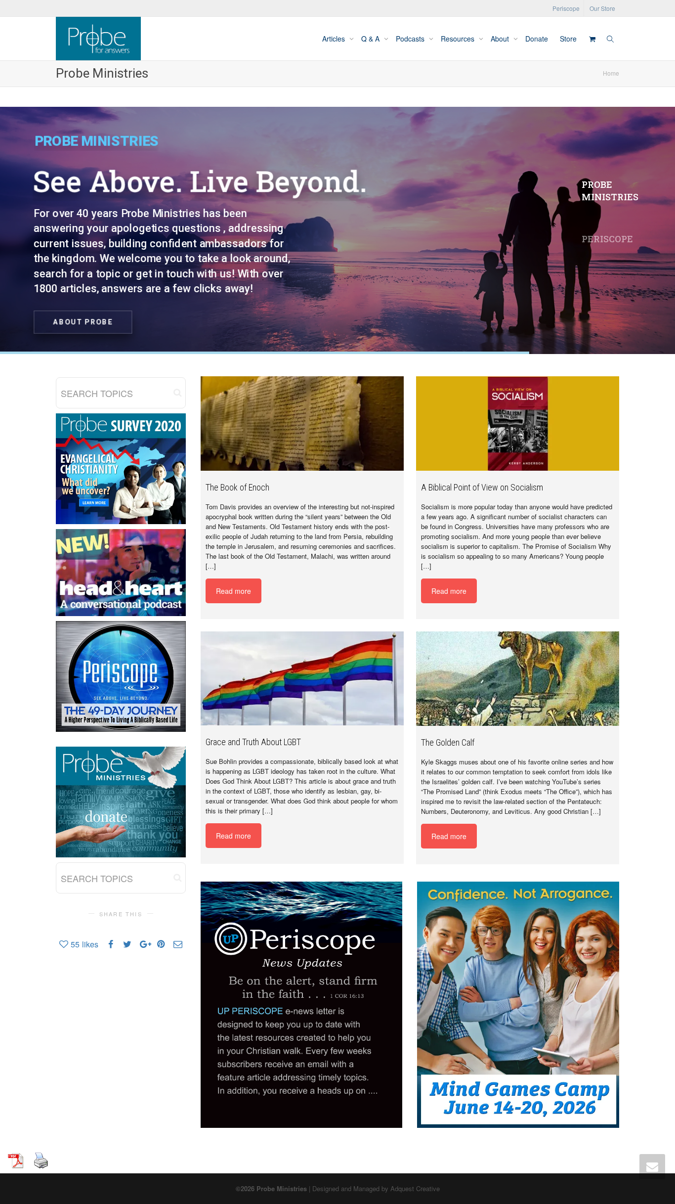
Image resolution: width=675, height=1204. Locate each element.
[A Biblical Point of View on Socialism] (517, 423)
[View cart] (592, 38)
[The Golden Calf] (517, 678)
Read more (233, 591)
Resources (458, 39)
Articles (334, 39)
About (501, 39)
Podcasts (411, 39)
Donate (536, 39)
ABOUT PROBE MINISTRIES (341, 319)
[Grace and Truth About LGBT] (302, 678)
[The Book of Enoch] (302, 423)
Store (568, 39)
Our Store (602, 8)
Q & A (371, 39)
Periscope (566, 8)
